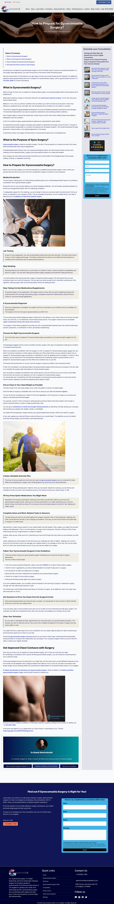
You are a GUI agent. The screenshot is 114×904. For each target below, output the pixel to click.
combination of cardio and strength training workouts (30, 407)
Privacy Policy (47, 891)
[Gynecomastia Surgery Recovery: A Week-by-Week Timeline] (87, 114)
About (27, 9)
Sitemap (45, 897)
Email (65, 811)
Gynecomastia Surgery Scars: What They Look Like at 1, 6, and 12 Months (101, 77)
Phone (65, 820)
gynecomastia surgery (49, 480)
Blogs (92, 9)
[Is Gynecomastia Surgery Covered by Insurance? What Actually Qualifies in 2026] (87, 107)
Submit (97, 195)
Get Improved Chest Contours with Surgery (21, 64)
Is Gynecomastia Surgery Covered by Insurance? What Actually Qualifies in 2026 (100, 107)
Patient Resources (77, 9)
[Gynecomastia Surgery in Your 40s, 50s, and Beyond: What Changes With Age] (87, 70)
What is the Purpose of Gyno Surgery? (19, 59)
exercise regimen (61, 391)
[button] (30, 9)
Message (66, 828)
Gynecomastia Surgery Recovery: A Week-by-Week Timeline (100, 114)
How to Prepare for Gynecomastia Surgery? (21, 62)
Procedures (49, 9)
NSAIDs (45, 565)
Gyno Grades (40, 9)
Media (68, 9)
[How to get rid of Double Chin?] (87, 128)
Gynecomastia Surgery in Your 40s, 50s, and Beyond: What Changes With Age (100, 70)
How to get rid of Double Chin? (101, 128)
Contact (97, 9)
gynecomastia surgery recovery (21, 636)
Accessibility (46, 887)
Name (65, 803)
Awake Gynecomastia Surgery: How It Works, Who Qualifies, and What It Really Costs (101, 99)
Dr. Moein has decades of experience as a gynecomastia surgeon (25, 670)
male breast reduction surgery (51, 98)
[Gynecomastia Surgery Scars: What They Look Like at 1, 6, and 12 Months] (87, 77)
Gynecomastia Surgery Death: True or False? (100, 134)
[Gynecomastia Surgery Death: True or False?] (87, 135)
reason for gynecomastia (19, 109)
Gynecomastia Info (59, 9)
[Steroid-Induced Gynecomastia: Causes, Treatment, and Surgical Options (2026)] (87, 121)
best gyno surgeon (12, 345)
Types (32, 9)
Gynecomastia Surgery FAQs (51, 884)
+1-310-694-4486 (9, 725)
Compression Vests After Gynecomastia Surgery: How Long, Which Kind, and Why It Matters (100, 85)
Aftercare (45, 881)
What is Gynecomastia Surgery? (17, 56)
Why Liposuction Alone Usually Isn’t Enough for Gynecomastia (101, 92)
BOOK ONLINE (109, 9)
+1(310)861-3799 (10, 824)
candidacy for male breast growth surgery (27, 196)
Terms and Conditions (49, 894)
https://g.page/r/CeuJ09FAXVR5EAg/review (18, 731)
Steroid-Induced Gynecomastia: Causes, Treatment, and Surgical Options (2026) (101, 121)
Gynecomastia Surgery (49, 878)
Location (86, 9)
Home (45, 31)
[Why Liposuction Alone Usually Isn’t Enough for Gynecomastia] (87, 93)
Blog (103, 9)
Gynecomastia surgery (11, 144)
